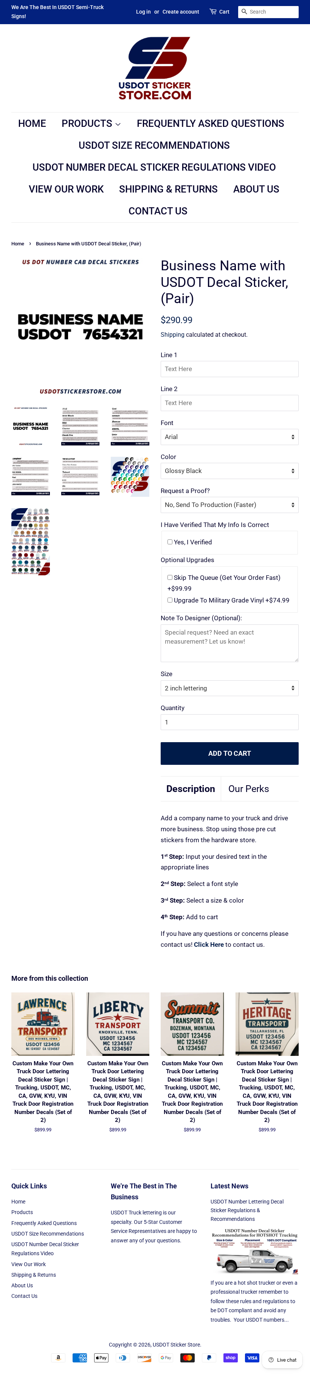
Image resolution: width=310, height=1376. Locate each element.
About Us (256, 189)
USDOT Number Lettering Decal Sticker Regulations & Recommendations (247, 1210)
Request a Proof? (185, 491)
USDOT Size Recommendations (154, 145)
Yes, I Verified (192, 542)
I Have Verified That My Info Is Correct (215, 525)
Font (167, 423)
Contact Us (158, 211)
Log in (143, 12)
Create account (181, 12)
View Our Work (66, 189)
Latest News (229, 1186)
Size (166, 674)
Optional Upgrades (187, 560)
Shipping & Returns (168, 189)
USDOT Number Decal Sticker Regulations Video (154, 167)
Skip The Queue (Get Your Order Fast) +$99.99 (224, 583)
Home (32, 123)
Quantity (172, 708)
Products (88, 123)
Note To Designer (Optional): (201, 618)
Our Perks (248, 788)
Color (168, 457)
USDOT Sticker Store (176, 1345)
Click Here (209, 944)
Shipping (172, 334)
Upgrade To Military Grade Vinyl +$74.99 (231, 600)
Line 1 (169, 355)
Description (190, 788)
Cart (224, 12)
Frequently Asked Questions (210, 123)
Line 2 (169, 389)
